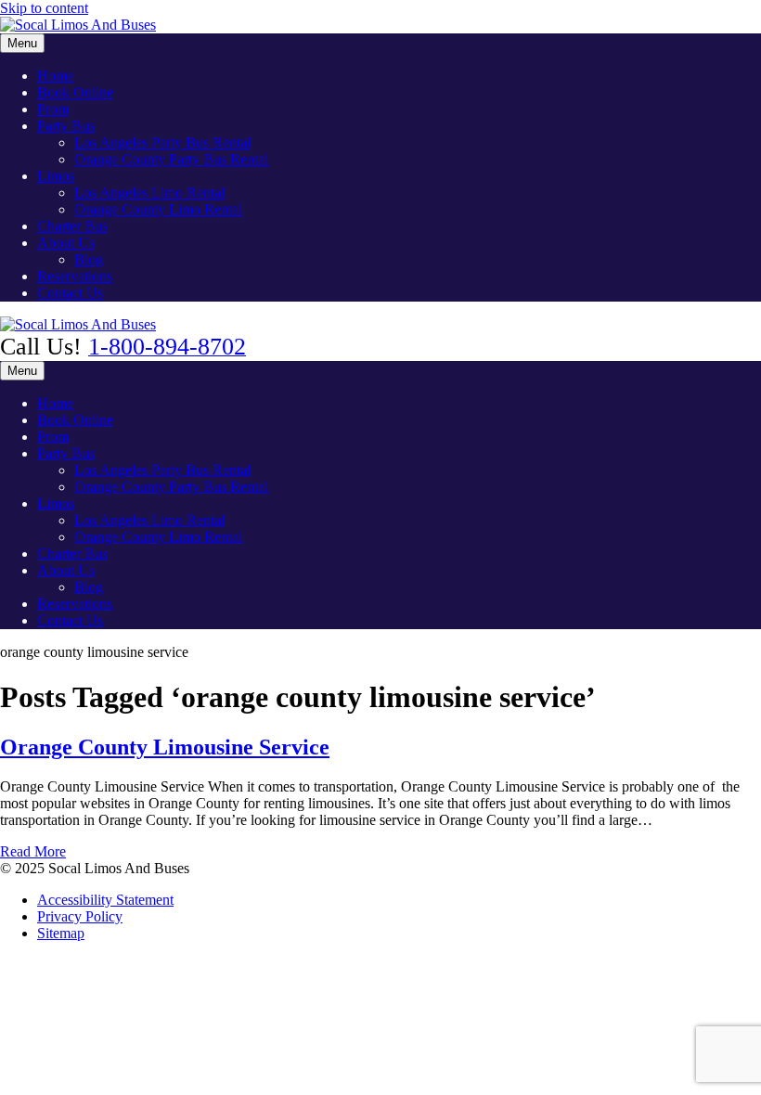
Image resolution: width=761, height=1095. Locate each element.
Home (55, 76)
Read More (33, 851)
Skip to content (44, 8)
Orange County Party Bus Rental (171, 159)
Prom (53, 109)
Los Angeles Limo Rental (149, 192)
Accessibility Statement (105, 900)
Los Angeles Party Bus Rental (162, 142)
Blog (88, 259)
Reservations (74, 276)
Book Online (75, 92)
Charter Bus (72, 226)
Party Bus (66, 126)
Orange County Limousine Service (164, 747)
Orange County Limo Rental (158, 209)
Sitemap (60, 933)
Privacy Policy (80, 916)
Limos (55, 176)
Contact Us (70, 293)
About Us (66, 243)
